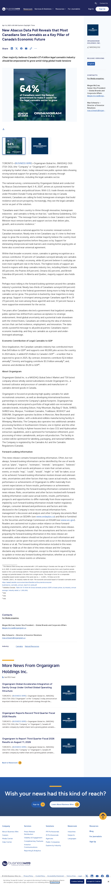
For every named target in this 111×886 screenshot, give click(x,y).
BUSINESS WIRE (23, 163)
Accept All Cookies (93, 881)
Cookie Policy (55, 882)
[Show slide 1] (13, 146)
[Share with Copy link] (31, 48)
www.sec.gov (67, 520)
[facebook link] (102, 876)
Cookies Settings (77, 881)
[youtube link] (97, 876)
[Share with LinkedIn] (12, 48)
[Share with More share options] (35, 48)
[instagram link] (107, 876)
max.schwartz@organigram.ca (13, 638)
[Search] (96, 3)
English (91, 64)
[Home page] (11, 9)
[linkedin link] (92, 876)
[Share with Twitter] (16, 48)
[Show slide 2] (39, 146)
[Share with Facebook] (21, 48)
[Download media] (3, 129)
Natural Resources (32, 646)
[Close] (108, 882)
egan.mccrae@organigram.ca (14, 628)
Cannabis (19, 646)
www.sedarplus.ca (45, 516)
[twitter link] (86, 876)
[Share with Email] (26, 48)
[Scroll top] (103, 816)
